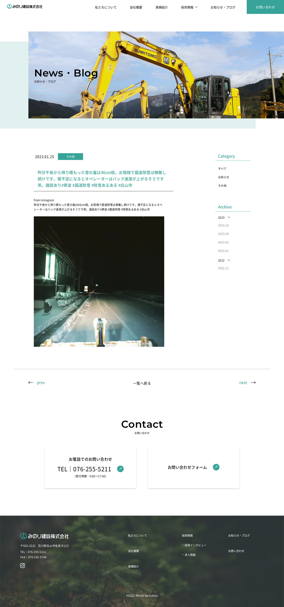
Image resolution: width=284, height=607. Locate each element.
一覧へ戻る (142, 383)
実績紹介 (162, 7)
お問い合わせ (265, 7)
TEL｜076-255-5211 (33, 552)
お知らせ (223, 177)
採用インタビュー (195, 545)
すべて (222, 168)
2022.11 (223, 268)
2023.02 (223, 242)
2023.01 (223, 250)
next (243, 382)
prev (41, 382)
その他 (222, 185)
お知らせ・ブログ (223, 7)
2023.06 (223, 233)
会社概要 (136, 7)
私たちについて (106, 7)
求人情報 (190, 555)
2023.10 (223, 225)
